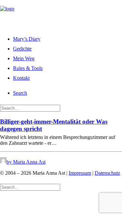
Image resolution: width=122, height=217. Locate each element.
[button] (20, 93)
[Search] (30, 108)
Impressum (80, 173)
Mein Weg (23, 58)
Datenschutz (107, 173)
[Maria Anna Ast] (61, 14)
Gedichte (22, 48)
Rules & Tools (28, 68)
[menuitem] (67, 38)
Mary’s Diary (26, 39)
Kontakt (21, 78)
